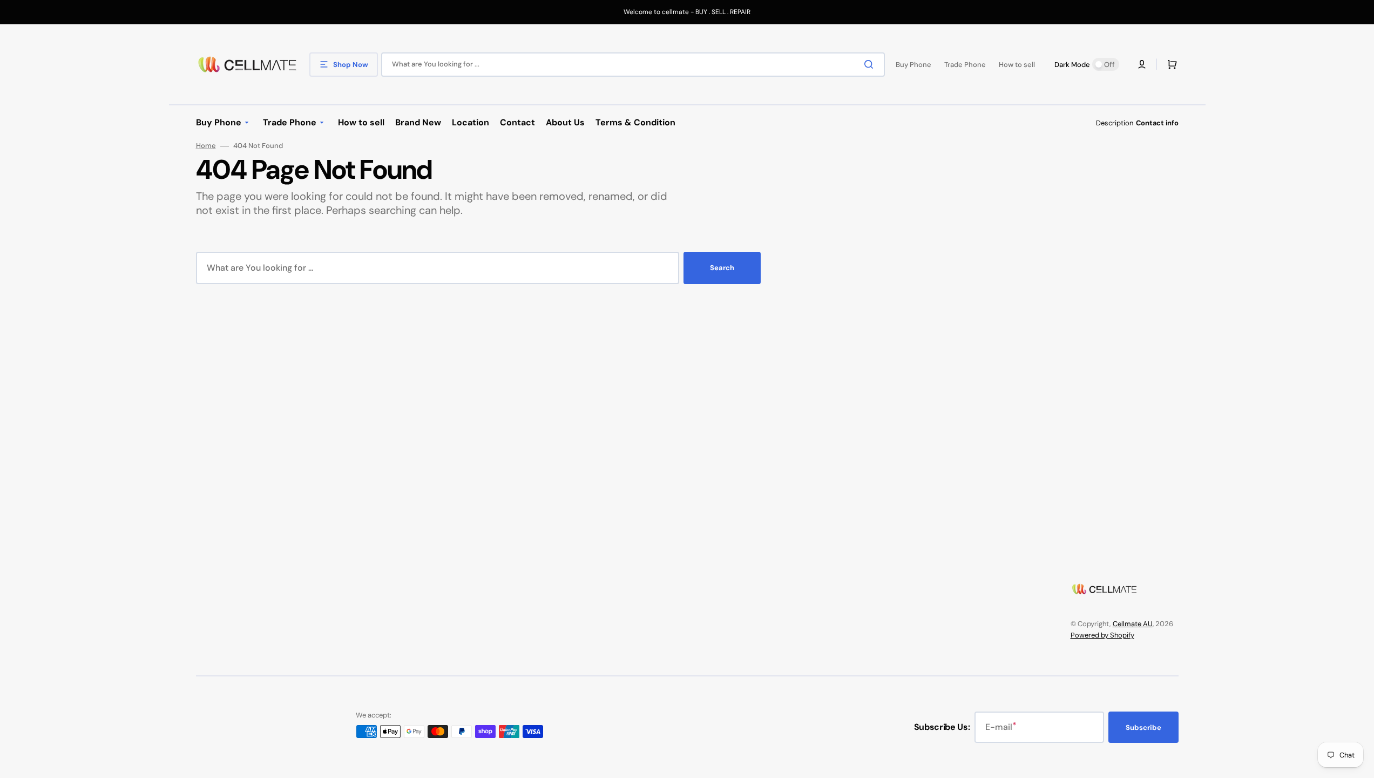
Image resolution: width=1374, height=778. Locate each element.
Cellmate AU (1133, 623)
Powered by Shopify (1102, 635)
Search (722, 267)
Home (206, 146)
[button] (1142, 64)
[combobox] (633, 64)
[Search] (871, 64)
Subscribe (1143, 727)
